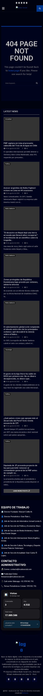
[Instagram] (21, 3)
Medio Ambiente (10, 208)
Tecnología (8, 350)
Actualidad (8, 119)
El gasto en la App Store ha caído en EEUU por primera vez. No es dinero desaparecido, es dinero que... (20, 376)
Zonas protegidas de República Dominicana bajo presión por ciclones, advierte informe (21, 282)
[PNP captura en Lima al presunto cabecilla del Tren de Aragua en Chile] (21, 129)
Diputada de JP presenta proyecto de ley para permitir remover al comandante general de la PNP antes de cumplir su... (20, 469)
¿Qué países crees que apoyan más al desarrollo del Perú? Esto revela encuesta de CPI (21, 420)
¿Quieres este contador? (21, 624)
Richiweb (25, 693)
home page (13, 70)
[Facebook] (16, 3)
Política (7, 164)
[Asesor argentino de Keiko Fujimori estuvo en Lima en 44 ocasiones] (21, 174)
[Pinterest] (24, 3)
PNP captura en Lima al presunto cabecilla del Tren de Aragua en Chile (20, 144)
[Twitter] (19, 3)
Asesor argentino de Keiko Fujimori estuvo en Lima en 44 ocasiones (20, 189)
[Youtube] (26, 3)
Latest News (11, 111)
